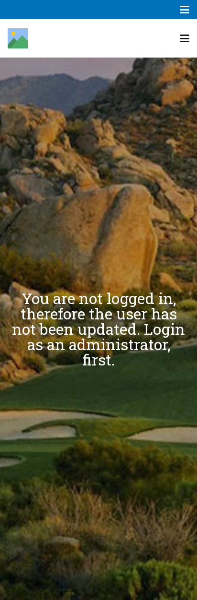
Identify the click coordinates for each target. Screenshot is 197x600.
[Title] (18, 38)
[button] (185, 9)
